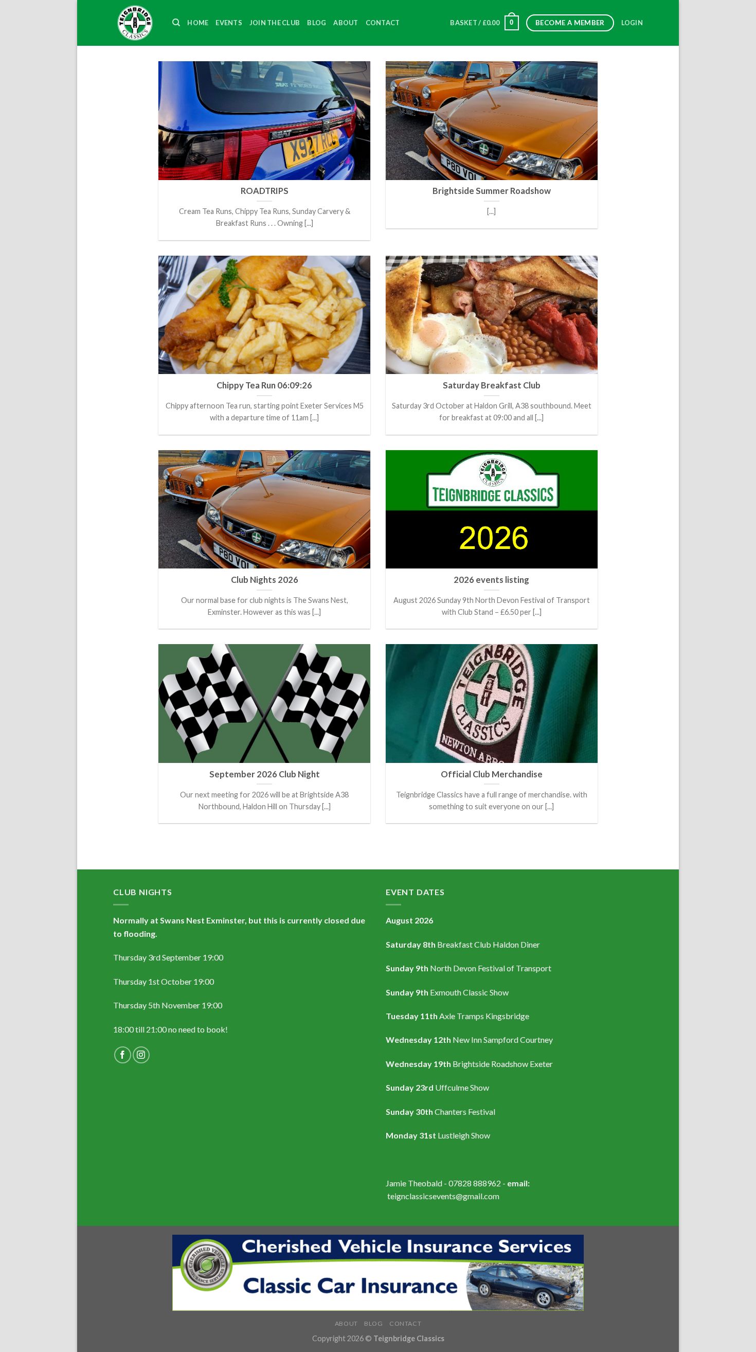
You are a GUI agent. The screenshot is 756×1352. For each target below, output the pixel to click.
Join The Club (274, 23)
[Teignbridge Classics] (135, 23)
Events (228, 23)
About (345, 23)
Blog (316, 23)
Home (197, 23)
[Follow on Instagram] (141, 1054)
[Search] (176, 22)
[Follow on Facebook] (122, 1054)
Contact (383, 23)
